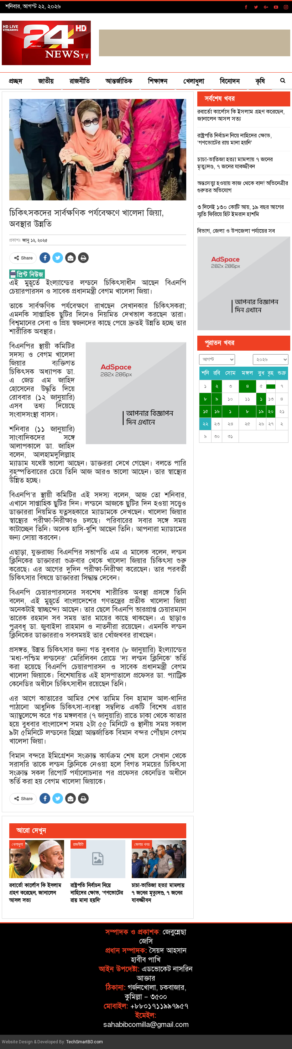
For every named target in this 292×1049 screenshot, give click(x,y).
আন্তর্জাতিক (119, 81)
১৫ (205, 411)
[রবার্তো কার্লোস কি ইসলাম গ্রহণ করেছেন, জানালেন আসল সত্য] (36, 859)
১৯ (261, 411)
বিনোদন (230, 81)
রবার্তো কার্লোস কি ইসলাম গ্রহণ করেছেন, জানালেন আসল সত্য (241, 115)
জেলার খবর (142, 844)
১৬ (216, 411)
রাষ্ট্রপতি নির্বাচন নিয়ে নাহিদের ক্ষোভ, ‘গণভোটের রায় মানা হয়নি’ (234, 139)
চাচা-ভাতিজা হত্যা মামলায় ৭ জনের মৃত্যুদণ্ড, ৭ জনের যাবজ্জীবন (235, 163)
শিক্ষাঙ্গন (157, 81)
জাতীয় (46, 81)
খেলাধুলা (193, 81)
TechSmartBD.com (84, 1041)
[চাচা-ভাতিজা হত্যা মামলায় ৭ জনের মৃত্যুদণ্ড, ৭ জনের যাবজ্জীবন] (159, 859)
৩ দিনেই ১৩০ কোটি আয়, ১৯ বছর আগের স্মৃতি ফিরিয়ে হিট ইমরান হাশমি (240, 211)
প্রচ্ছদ (15, 81)
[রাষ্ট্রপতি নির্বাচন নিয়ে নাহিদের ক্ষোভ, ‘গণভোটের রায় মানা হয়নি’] (98, 859)
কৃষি (260, 81)
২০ (270, 411)
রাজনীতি (80, 81)
